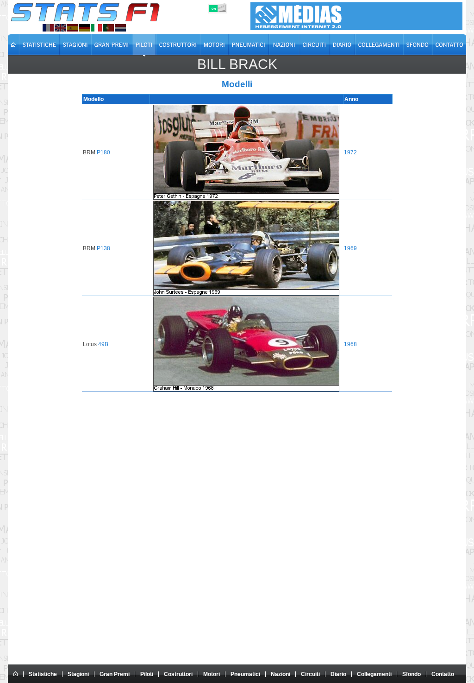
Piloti (146, 674)
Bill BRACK (237, 64)
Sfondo (411, 674)
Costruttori (178, 674)
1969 (350, 248)
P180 (103, 152)
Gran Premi (115, 674)
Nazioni (280, 674)
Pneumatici (245, 674)
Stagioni (78, 674)
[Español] (72, 28)
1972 (350, 152)
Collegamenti (374, 674)
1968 (350, 344)
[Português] (108, 28)
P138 (103, 248)
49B (103, 344)
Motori (211, 674)
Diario (338, 674)
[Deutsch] (84, 28)
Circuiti (310, 674)
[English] (60, 28)
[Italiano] (96, 28)
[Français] (48, 28)
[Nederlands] (120, 28)
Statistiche (43, 674)
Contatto (442, 674)
